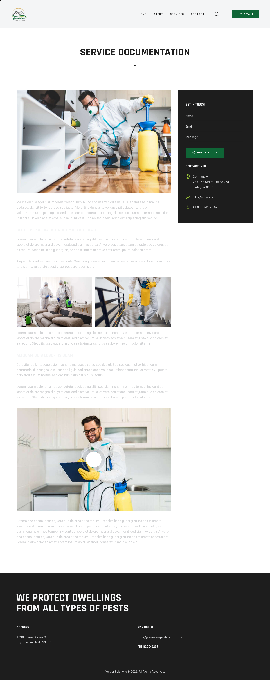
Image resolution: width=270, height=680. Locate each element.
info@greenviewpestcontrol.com (160, 637)
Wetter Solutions (116, 671)
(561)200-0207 (148, 646)
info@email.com (204, 197)
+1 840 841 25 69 (205, 207)
